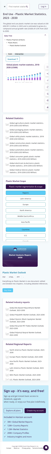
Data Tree (8, 36)
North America (25, 210)
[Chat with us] (46, 447)
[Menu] (4, 6)
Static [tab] (10, 54)
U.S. (25, 235)
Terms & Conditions (38, 448)
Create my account (35, 410)
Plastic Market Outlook (18, 45)
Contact (8, 448)
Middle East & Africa (26, 216)
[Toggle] (5, 39)
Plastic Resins (12, 43)
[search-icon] (27, 7)
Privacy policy (26, 448)
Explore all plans (13, 410)
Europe (25, 204)
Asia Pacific (25, 222)
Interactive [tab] (19, 54)
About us (16, 448)
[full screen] (47, 66)
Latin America (25, 199)
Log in (43, 6)
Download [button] (12, 59)
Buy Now (7, 290)
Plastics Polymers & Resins (15, 40)
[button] (16, 39)
